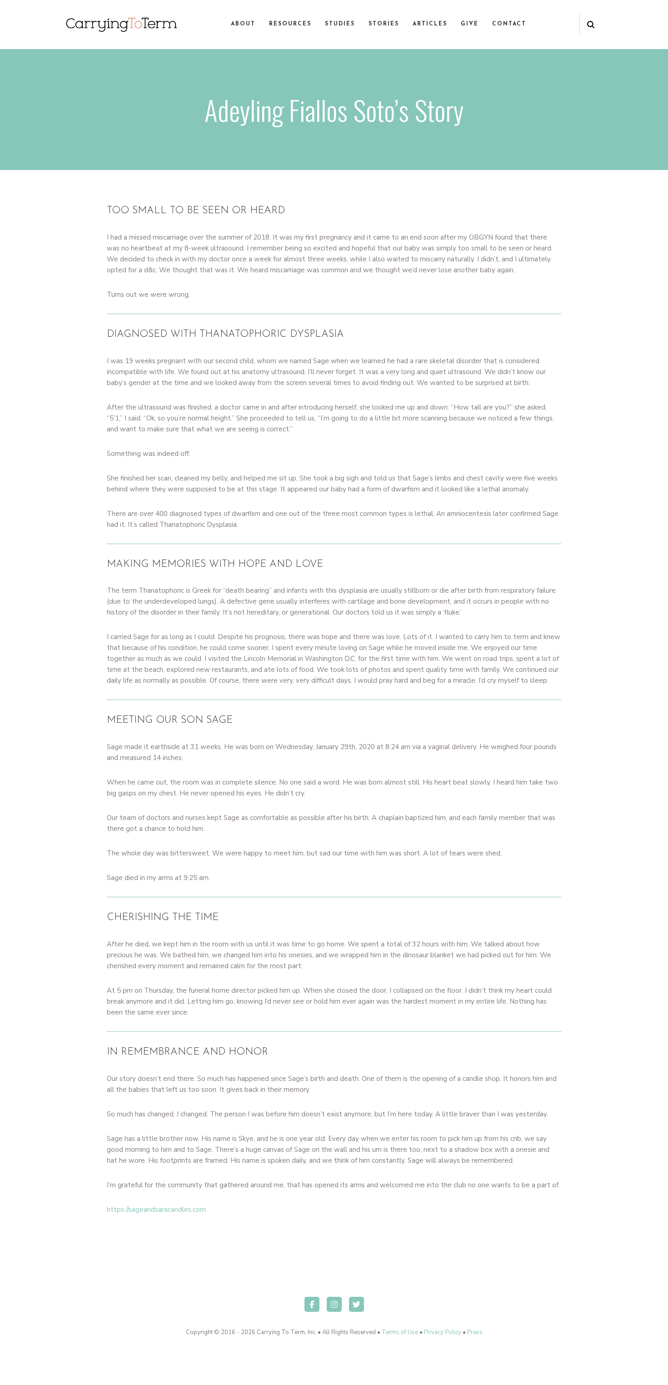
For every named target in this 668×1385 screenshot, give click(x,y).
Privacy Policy (442, 1332)
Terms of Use (400, 1332)
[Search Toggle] (590, 24)
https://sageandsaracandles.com (156, 1209)
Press (475, 1332)
